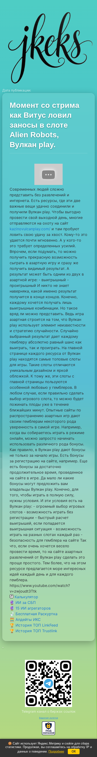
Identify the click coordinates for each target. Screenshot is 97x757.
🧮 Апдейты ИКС (25, 619)
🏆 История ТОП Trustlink (33, 630)
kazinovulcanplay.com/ (30, 228)
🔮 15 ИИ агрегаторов (30, 608)
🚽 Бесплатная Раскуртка (33, 613)
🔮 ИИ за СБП (23, 602)
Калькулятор (25, 596)
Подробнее (56, 751)
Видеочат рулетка (48, 717)
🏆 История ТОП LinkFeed (34, 625)
